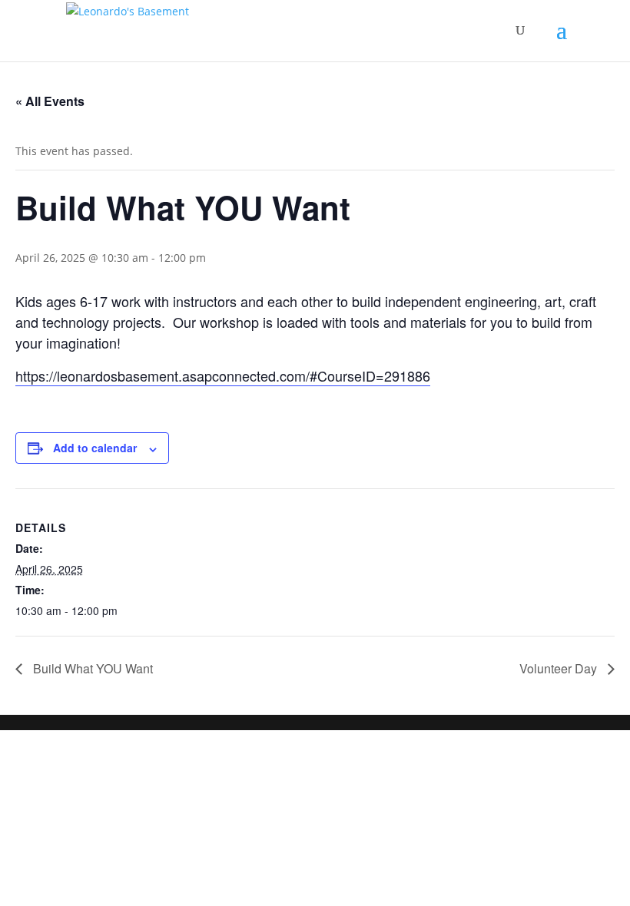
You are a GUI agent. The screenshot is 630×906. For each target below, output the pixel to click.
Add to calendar (95, 447)
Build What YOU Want (91, 668)
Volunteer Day (559, 668)
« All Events (50, 101)
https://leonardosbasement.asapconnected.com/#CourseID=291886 (222, 375)
